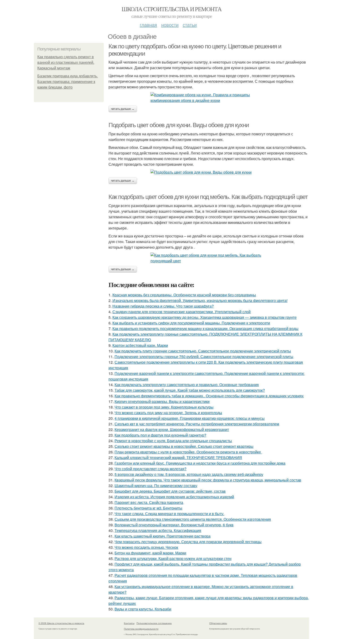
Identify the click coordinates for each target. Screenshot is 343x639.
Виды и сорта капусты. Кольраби (143, 609)
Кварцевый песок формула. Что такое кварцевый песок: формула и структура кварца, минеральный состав (208, 480)
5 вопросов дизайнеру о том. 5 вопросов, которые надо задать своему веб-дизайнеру (189, 474)
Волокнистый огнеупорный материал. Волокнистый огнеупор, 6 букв (174, 525)
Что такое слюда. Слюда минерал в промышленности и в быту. (169, 513)
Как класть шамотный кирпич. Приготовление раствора (162, 536)
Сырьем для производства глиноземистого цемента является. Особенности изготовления (193, 519)
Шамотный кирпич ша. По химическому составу (156, 485)
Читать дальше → (122, 109)
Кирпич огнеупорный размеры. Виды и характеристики (162, 401)
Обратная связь (218, 623)
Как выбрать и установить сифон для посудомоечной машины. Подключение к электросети (191, 323)
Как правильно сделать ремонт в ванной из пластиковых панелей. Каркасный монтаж (65, 62)
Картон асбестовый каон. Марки (140, 345)
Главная (148, 24)
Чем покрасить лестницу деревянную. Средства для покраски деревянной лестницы (188, 541)
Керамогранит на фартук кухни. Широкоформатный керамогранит (172, 429)
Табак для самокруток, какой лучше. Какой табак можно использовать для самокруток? (190, 390)
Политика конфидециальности (141, 628)
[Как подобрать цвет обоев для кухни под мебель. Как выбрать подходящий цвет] (208, 258)
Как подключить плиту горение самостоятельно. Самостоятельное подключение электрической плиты (203, 351)
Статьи (190, 24)
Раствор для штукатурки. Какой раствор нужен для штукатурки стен (173, 558)
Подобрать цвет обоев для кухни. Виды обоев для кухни (178, 125)
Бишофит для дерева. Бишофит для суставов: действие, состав (170, 491)
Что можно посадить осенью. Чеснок (146, 547)
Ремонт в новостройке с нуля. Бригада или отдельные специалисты (173, 440)
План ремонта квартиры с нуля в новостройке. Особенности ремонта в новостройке (188, 452)
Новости (169, 24)
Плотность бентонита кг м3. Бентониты (148, 508)
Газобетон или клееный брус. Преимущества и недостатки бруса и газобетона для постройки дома (200, 463)
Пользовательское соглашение (154, 623)
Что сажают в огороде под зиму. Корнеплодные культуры (164, 407)
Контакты (129, 623)
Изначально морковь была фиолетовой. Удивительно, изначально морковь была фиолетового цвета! (199, 300)
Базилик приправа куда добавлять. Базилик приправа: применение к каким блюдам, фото (67, 81)
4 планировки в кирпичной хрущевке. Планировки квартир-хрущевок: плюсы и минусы (190, 418)
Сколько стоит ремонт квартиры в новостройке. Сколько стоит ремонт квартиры (184, 446)
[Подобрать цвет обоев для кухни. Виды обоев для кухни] (208, 172)
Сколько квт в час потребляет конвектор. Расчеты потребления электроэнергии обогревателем (197, 424)
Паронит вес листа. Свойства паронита (149, 502)
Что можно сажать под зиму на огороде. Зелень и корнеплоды (168, 412)
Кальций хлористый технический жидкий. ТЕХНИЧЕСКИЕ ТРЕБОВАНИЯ (178, 457)
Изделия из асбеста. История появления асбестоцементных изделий (174, 496)
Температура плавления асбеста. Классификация (158, 530)
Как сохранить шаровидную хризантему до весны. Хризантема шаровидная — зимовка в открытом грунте (204, 317)
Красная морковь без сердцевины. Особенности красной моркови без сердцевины (184, 295)
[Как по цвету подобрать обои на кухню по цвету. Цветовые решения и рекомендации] (208, 97)
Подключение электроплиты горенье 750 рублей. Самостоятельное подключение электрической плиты (204, 356)
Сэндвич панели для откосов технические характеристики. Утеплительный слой (181, 311)
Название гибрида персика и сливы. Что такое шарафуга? (163, 306)
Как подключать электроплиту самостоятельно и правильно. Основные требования (187, 384)
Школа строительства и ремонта (172, 9)
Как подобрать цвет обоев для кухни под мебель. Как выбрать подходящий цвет (208, 196)
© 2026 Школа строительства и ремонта (61, 623)
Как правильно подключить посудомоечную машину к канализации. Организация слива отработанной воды (205, 328)
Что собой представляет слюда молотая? (150, 468)
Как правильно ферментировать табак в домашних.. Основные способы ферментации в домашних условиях (209, 395)
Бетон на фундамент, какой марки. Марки (150, 553)
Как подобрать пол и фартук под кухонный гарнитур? (160, 435)
